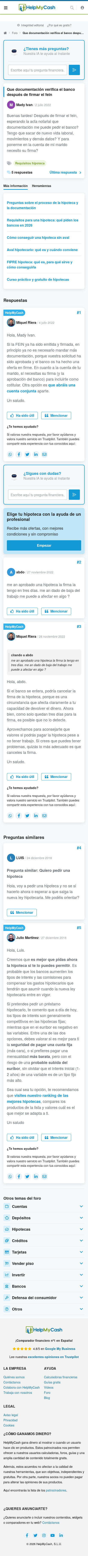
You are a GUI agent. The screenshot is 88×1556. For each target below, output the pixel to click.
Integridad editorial (32, 25)
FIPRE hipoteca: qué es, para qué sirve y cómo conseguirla (39, 264)
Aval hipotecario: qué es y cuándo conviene (42, 249)
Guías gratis (52, 1382)
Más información (15, 186)
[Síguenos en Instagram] (44, 1535)
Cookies (8, 1425)
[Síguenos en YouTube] (52, 1535)
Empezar (44, 545)
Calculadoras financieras (60, 1377)
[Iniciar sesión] (82, 7)
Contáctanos (12, 1382)
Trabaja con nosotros (17, 1392)
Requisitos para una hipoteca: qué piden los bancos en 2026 (42, 223)
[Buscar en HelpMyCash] (72, 7)
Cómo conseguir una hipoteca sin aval (38, 237)
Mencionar (58, 415)
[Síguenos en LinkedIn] (61, 1535)
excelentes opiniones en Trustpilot (53, 1357)
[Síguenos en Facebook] (26, 1535)
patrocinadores (56, 1490)
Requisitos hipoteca (30, 163)
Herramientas (41, 186)
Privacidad (10, 1420)
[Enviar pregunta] (74, 70)
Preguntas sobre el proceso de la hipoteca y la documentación (42, 205)
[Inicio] (37, 7)
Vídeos (48, 1387)
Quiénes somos (14, 1377)
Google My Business (60, 1348)
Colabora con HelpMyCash (21, 1387)
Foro (15, 33)
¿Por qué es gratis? (59, 25)
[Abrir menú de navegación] (5, 8)
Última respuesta (63, 172)
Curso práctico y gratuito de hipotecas (38, 279)
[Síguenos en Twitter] (35, 1535)
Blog (47, 1397)
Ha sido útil (24, 415)
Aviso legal (10, 1415)
